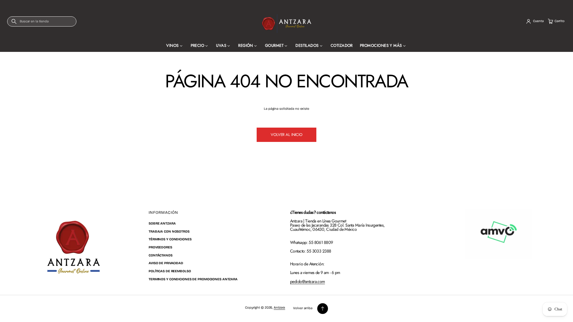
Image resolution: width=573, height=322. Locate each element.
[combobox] (41, 21)
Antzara (279, 307)
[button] (41, 21)
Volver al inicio (286, 134)
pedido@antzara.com (307, 281)
